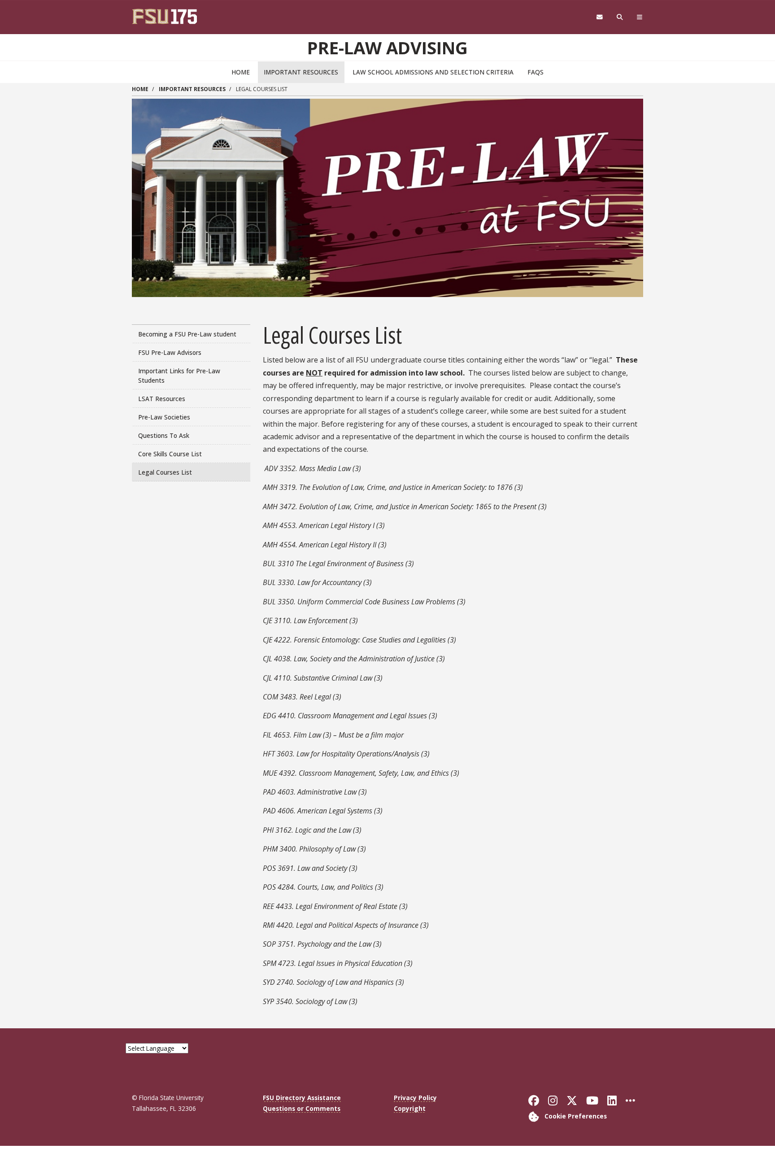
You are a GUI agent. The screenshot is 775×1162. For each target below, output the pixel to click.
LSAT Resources (161, 398)
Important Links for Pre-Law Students (179, 375)
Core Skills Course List (170, 454)
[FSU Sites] (640, 17)
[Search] (620, 17)
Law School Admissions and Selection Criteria (433, 72)
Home (240, 72)
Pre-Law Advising (387, 47)
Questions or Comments (301, 1108)
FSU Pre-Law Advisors (169, 352)
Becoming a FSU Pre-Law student (187, 334)
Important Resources (301, 72)
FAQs (535, 72)
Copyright (410, 1108)
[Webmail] (599, 17)
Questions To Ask (163, 435)
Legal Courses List (165, 472)
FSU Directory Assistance (302, 1097)
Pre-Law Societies (164, 417)
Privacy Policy (415, 1097)
